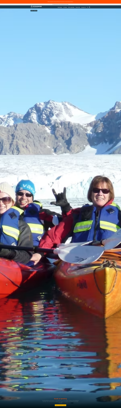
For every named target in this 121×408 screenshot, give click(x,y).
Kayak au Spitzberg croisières (60, 405)
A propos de (83, 7)
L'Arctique (65, 7)
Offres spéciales (71, 7)
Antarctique (60, 7)
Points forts (78, 7)
